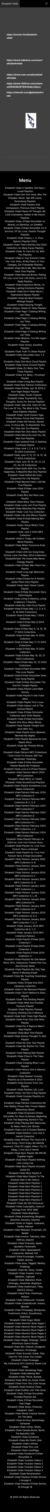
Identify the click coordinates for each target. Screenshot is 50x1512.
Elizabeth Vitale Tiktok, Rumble (25, 1376)
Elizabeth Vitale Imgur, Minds (25, 1320)
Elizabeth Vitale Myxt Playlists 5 (25, 1196)
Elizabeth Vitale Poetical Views (25, 1386)
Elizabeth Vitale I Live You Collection (25, 511)
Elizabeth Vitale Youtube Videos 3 (25, 1467)
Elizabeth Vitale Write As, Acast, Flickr (25, 1380)
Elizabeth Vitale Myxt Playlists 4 (25, 1193)
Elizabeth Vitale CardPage (25, 1450)
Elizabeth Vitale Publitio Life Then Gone (25, 1390)
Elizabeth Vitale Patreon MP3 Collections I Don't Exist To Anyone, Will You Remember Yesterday (25, 755)
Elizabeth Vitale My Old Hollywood (25, 1203)
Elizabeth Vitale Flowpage (25, 1360)
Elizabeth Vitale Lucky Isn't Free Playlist (25, 505)
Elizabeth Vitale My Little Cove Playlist (25, 605)
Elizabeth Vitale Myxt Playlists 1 (25, 1183)
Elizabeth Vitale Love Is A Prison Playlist (25, 769)
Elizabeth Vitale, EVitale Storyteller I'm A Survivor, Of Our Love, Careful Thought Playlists (25, 231)
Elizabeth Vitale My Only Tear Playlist (25, 1042)
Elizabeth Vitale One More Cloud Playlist (25, 361)
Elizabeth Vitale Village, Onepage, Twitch (25, 1340)
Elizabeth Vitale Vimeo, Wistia (25, 1426)
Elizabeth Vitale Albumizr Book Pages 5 (25, 1336)
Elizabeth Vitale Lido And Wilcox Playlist (25, 515)
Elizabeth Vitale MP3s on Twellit (25, 779)
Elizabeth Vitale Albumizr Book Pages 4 (25, 1333)
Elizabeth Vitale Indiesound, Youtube (25, 1300)
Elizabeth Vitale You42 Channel (25, 395)
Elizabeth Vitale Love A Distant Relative (25, 1129)
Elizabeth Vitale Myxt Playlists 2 (25, 1186)
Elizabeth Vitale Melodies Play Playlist (25, 508)
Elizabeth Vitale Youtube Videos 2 (25, 1463)
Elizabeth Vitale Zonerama (25, 1436)
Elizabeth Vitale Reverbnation (25, 1473)
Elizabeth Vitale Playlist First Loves (25, 702)
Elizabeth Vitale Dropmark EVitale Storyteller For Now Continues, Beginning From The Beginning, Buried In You (25, 1116)
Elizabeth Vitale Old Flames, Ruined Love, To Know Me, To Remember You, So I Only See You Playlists (25, 425)
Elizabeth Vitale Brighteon (25, 1213)
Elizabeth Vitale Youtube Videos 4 (25, 1470)
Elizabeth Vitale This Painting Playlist (25, 999)
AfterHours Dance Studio (25, 1343)
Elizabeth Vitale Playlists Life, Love (25, 1089)
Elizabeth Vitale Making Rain (25, 1373)
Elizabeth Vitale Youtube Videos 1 (25, 1460)
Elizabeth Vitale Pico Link (25, 1446)
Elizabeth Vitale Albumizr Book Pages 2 (25, 1326)
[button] (46, 3)
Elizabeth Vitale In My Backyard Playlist (25, 989)
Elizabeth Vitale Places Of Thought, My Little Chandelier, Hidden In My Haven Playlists (25, 214)
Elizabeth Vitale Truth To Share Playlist (25, 351)
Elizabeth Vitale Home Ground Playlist (25, 364)
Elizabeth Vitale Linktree (25, 1443)
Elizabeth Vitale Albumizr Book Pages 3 (25, 1330)
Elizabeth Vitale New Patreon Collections (25, 384)
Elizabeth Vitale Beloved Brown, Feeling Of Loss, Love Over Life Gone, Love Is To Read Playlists (25, 278)
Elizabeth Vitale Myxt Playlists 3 (25, 1189)
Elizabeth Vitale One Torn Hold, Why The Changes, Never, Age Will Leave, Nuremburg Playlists (25, 198)
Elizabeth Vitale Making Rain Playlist (25, 1052)
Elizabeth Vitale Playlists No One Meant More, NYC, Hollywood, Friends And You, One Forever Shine (25, 962)
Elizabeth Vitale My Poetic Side (25, 1440)
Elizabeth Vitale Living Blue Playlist (25, 381)
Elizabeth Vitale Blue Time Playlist (25, 1032)
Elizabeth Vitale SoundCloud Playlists (25, 782)
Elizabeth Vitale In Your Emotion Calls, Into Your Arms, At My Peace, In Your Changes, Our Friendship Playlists (25, 261)
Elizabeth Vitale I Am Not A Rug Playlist (25, 1092)
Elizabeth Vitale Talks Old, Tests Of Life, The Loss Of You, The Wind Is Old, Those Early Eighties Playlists (25, 408)
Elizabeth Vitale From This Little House (25, 1383)
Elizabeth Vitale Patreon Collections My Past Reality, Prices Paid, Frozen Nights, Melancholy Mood (25, 1106)
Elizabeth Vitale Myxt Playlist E (25, 1173)
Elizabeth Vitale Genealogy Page (25, 1370)
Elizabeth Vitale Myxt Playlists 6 (25, 1199)
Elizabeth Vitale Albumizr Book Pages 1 (25, 1323)
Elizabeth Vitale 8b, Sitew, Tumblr (25, 1269)
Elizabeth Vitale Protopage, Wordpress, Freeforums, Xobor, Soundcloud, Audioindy (25, 1313)
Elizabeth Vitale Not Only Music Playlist (25, 431)
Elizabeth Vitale (10, 3)
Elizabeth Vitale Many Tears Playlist (25, 501)
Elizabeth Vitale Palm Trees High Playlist (25, 1016)
